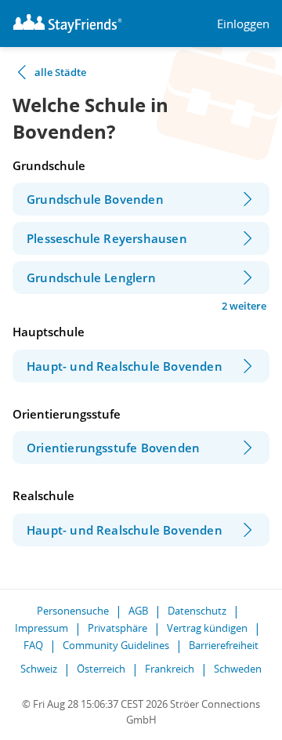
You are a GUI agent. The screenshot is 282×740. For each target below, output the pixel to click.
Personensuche (73, 611)
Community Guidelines (116, 645)
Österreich (101, 669)
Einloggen (243, 24)
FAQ (33, 645)
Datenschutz (197, 611)
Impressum (41, 628)
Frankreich (169, 669)
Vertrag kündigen (207, 628)
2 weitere (244, 306)
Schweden (238, 669)
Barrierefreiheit (223, 645)
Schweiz (38, 669)
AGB (138, 611)
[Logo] (67, 23)
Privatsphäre (117, 628)
